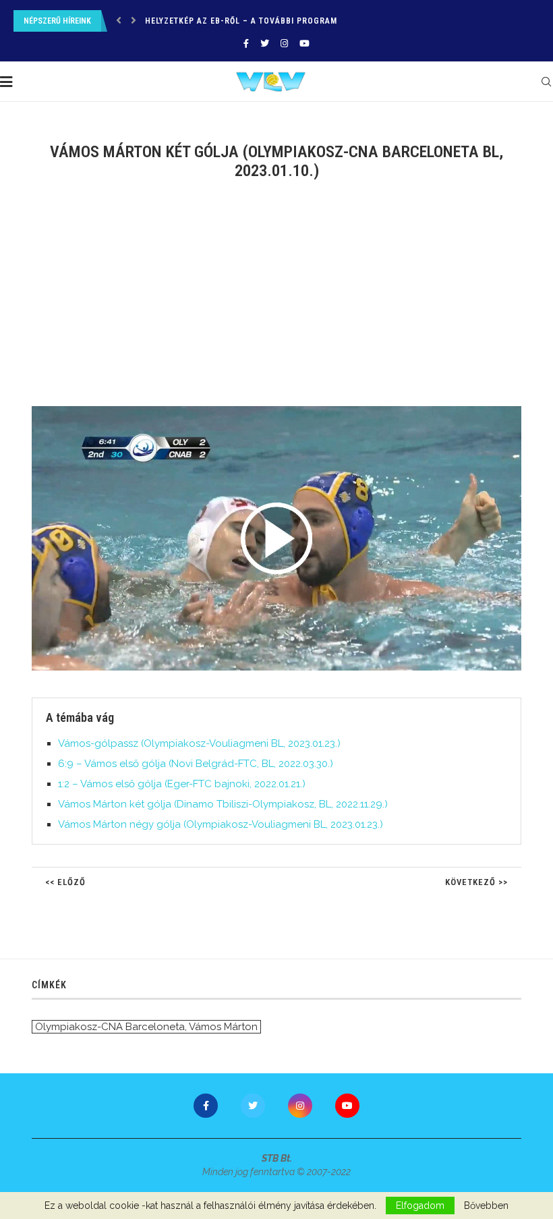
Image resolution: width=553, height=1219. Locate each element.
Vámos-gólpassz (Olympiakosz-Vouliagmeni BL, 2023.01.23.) (199, 743)
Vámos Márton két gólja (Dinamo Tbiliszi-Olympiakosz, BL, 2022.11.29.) (223, 804)
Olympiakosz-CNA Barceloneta (110, 1027)
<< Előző (65, 882)
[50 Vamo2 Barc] (283, 411)
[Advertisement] (276, 301)
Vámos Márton (223, 1027)
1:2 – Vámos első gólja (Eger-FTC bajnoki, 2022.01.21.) (181, 784)
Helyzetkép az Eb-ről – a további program (241, 21)
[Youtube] (304, 43)
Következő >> (476, 882)
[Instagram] (284, 43)
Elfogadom (420, 1205)
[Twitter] (264, 43)
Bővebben (486, 1205)
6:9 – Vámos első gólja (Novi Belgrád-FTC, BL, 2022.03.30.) (195, 764)
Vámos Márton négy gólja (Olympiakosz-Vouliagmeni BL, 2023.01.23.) (220, 824)
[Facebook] (246, 43)
